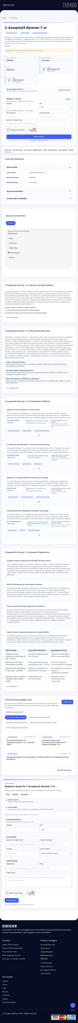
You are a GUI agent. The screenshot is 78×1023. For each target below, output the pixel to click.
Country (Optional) (44, 113)
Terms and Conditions (9, 1002)
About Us (5, 992)
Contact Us (6, 995)
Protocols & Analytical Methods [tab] (39, 717)
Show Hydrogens (14, 253)
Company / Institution (46, 840)
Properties (8, 150)
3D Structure (18, 150)
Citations (5, 981)
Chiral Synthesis (46, 973)
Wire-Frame (13, 243)
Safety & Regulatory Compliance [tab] (17, 727)
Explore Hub (67, 702)
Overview (27, 150)
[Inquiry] (72, 1005)
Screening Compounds (48, 945)
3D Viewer (10, 223)
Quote (71, 150)
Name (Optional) (10, 113)
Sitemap (5, 999)
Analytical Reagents (47, 952)
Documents (63, 150)
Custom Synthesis (46, 963)
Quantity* (9, 103)
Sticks (11, 238)
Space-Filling (13, 248)
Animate (12, 257)
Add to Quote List (64, 90)
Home (4, 18)
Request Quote (39, 136)
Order (4, 988)
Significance (37, 150)
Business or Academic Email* (14, 120)
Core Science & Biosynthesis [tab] (15, 717)
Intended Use (10, 864)
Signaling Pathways (47, 955)
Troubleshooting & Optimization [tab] (16, 722)
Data (45, 150)
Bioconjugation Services (48, 970)
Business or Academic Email (15, 840)
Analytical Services (47, 966)
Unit (41, 825)
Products (13, 18)
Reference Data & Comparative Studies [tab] (43, 722)
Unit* (40, 103)
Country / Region (45, 849)
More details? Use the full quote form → (39, 140)
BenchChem (8, 5)
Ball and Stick (13, 233)
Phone (41, 864)
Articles (4, 985)
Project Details (10, 872)
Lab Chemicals (45, 948)
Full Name (9, 849)
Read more (7, 46)
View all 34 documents (64, 770)
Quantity (9, 825)
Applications (53, 150)
